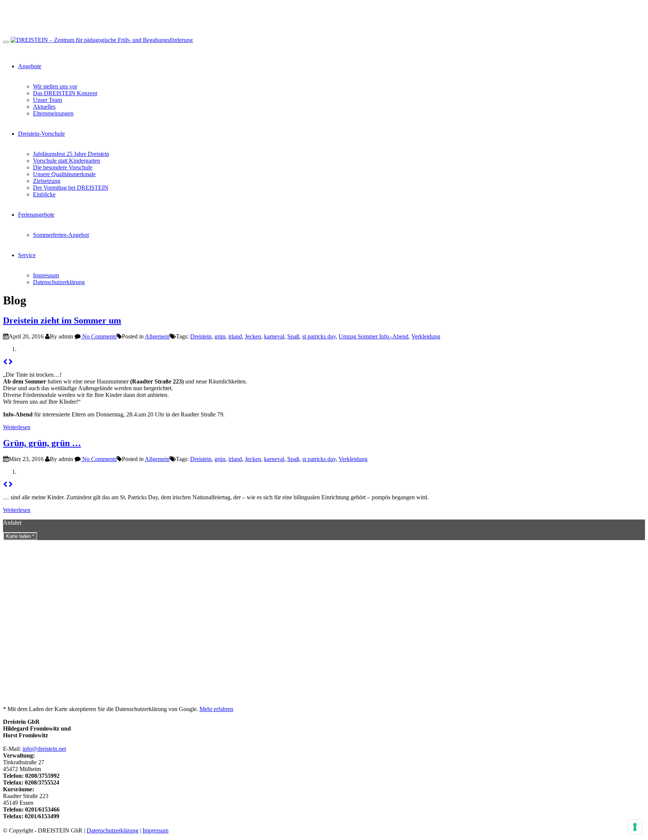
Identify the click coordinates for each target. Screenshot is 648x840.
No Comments (99, 336)
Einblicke (44, 194)
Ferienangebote (36, 214)
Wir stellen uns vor (55, 86)
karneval (274, 336)
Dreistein (201, 336)
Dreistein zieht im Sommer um (62, 320)
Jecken (253, 336)
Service (27, 255)
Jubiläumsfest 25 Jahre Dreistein (71, 154)
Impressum (46, 275)
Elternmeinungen (53, 113)
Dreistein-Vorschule (41, 133)
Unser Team (47, 100)
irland (235, 336)
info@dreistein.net (44, 749)
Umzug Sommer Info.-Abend (373, 336)
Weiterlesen (16, 427)
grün (219, 336)
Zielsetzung (46, 181)
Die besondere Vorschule (62, 167)
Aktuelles (44, 106)
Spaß (293, 336)
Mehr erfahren (216, 709)
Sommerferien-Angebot (61, 235)
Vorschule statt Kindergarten (66, 160)
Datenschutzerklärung (59, 282)
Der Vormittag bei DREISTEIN (70, 187)
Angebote (29, 66)
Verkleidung (425, 336)
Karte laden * (20, 536)
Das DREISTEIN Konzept (65, 93)
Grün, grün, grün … (42, 443)
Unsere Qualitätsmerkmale (64, 174)
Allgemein (157, 336)
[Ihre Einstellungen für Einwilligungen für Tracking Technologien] (635, 827)
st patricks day (319, 336)
